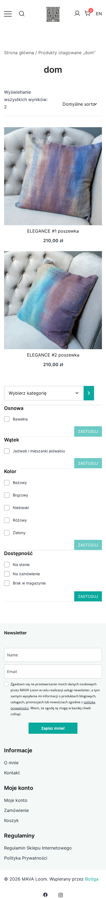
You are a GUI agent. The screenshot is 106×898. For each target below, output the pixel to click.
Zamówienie (16, 810)
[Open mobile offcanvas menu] (8, 13)
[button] (53, 215)
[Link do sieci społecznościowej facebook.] (45, 894)
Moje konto (15, 800)
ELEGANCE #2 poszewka (53, 355)
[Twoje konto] (77, 13)
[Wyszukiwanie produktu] (21, 13)
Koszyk (11, 820)
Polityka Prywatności (25, 858)
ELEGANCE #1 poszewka (53, 231)
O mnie (11, 762)
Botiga (91, 879)
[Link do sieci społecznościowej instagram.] (60, 894)
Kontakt (12, 772)
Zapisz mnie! (53, 728)
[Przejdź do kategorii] (89, 393)
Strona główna (19, 52)
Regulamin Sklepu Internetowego (38, 848)
